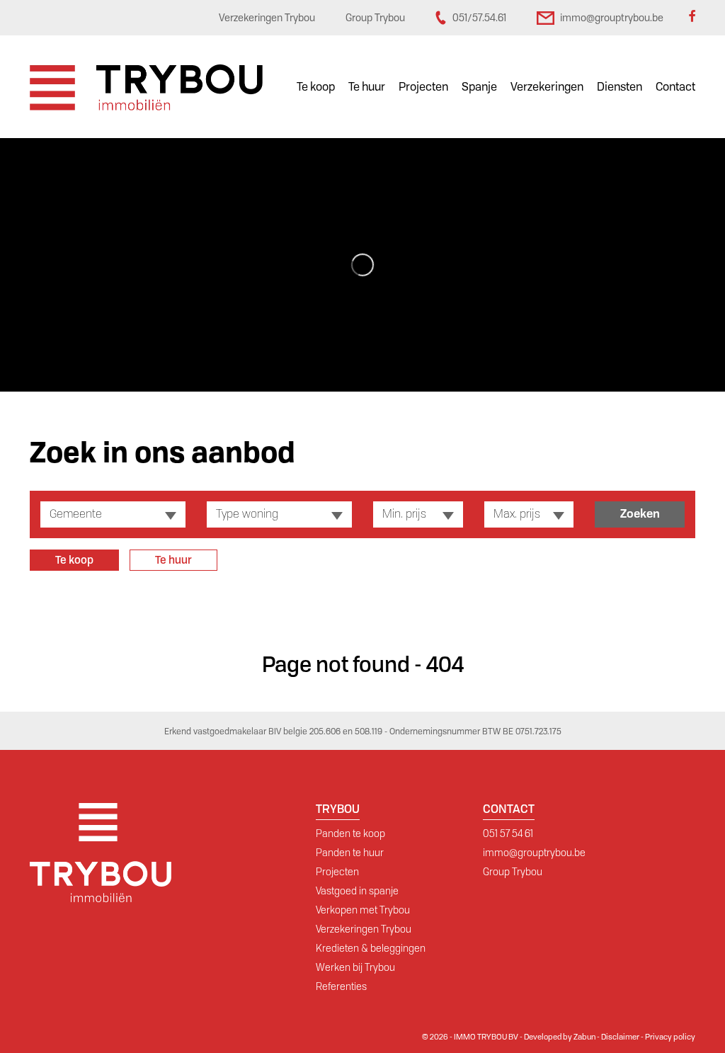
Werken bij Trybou (355, 967)
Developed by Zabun (559, 1037)
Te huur (366, 86)
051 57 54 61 (508, 833)
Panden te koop (350, 833)
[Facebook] (691, 18)
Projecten (423, 86)
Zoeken (640, 513)
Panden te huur (350, 852)
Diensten (619, 86)
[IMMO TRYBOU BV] (146, 86)
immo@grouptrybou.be (534, 852)
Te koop (316, 86)
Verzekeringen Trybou (363, 929)
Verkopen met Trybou (363, 910)
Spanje (479, 86)
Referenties (341, 986)
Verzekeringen (546, 86)
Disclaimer (620, 1037)
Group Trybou (512, 871)
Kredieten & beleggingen (371, 948)
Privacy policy (670, 1037)
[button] (112, 514)
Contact (675, 86)
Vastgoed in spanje (357, 891)
